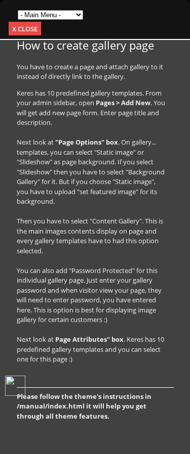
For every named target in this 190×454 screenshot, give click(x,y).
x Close (24, 28)
